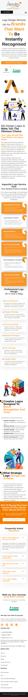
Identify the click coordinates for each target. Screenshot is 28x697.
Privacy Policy (14, 695)
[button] (25, 12)
